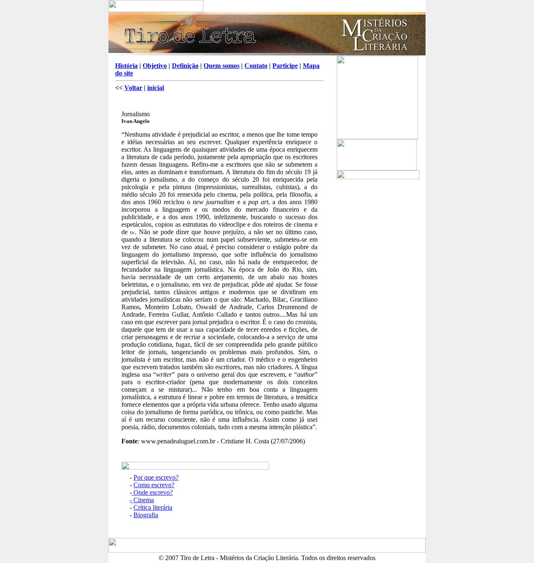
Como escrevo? (154, 484)
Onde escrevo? (152, 492)
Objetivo (155, 65)
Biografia (146, 514)
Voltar (133, 87)
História (126, 65)
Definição (185, 65)
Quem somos (221, 65)
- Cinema (142, 499)
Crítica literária (153, 507)
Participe (285, 65)
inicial (155, 87)
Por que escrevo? (156, 477)
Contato (255, 65)
